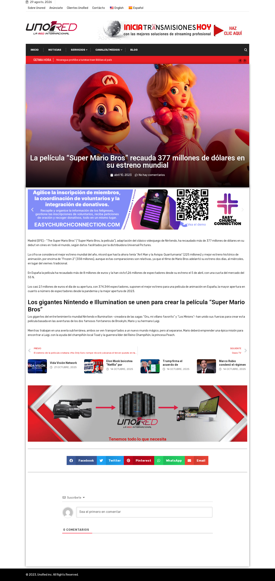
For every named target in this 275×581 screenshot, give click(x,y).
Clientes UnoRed (77, 8)
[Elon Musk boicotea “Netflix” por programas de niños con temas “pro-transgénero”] (93, 366)
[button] (240, 61)
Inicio (35, 49)
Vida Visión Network (63, 362)
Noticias (54, 49)
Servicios (78, 49)
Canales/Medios (107, 49)
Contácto (98, 8)
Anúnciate (56, 8)
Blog (134, 49)
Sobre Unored (36, 8)
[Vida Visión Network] (37, 366)
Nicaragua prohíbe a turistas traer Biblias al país (84, 59)
